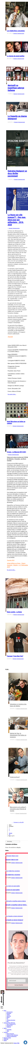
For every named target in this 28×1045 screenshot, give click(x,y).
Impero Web (16, 1043)
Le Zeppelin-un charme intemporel (14, 920)
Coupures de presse (11, 1020)
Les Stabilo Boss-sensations (16, 31)
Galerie (5, 1028)
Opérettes (9, 1016)
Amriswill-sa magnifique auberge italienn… (16, 905)
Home (5, 1010)
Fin (9, 834)
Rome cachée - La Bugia (14, 612)
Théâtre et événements (12, 1036)
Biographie (9, 1013)
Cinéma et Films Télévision (9, 1022)
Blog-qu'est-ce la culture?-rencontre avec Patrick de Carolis (18, 809)
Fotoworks (9, 1029)
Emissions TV (9, 1025)
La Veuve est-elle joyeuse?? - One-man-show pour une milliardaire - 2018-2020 (17, 220)
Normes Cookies (7, 1037)
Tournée (10, 337)
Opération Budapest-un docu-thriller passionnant (17, 173)
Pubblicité (9, 1027)
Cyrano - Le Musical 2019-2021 (16, 452)
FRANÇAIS (6, 1039)
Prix (7, 1018)
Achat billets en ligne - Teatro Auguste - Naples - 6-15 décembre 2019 (17, 565)
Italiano (5, 1040)
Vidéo (8, 1031)
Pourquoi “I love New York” (15, 656)
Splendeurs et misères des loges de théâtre (18, 705)
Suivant (10, 833)
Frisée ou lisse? (15, 777)
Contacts (6, 1032)
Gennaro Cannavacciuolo (18, 33)
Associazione (10, 1012)
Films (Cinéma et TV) (11, 1024)
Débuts (8, 1017)
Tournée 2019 (10, 560)
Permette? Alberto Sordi (11, 859)
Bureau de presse (10, 1033)
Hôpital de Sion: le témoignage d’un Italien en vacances (18, 735)
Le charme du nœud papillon (15, 56)
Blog (8, 1021)
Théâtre (8, 1014)
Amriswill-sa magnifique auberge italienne (16, 88)
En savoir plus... (12, 394)
